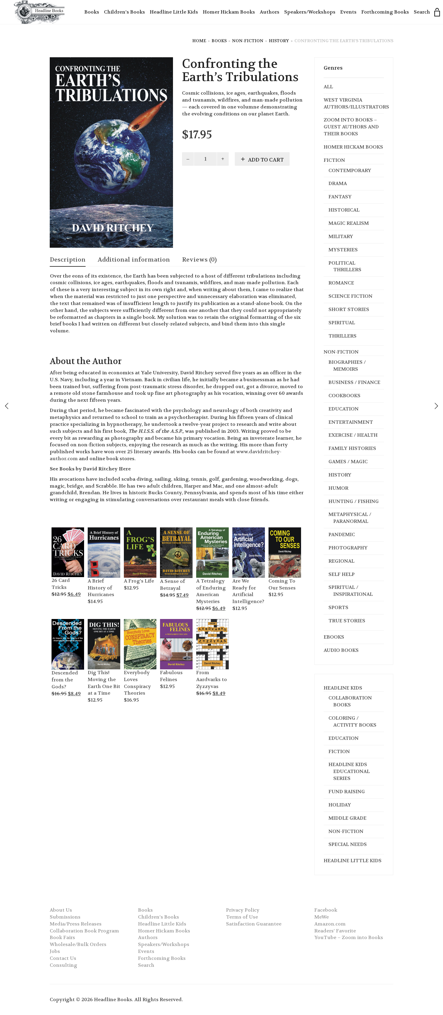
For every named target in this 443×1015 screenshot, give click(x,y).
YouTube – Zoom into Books (348, 937)
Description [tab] (68, 259)
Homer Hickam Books (229, 12)
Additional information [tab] (134, 259)
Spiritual (341, 322)
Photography (348, 548)
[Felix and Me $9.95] (436, 406)
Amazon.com (330, 924)
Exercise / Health (353, 435)
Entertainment (350, 422)
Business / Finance (354, 382)
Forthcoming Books (385, 12)
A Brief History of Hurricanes (101, 588)
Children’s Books (124, 12)
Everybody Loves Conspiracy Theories (137, 682)
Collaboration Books (350, 701)
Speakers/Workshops (309, 12)
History (279, 40)
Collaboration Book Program (84, 931)
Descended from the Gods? (65, 680)
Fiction (334, 160)
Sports (338, 607)
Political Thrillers (344, 266)
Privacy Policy (242, 910)
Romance (341, 283)
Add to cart (266, 159)
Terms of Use (242, 917)
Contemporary (349, 170)
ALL (328, 86)
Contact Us (63, 958)
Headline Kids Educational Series (349, 771)
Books (91, 12)
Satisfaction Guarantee (253, 924)
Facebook (325, 910)
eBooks (334, 637)
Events (348, 12)
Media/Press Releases (76, 924)
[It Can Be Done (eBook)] (6, 406)
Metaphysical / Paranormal (349, 517)
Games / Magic (348, 461)
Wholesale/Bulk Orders (78, 944)
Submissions (65, 917)
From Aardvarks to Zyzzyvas (211, 679)
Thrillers (342, 336)
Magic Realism (348, 223)
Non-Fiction (247, 40)
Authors (269, 12)
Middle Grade (347, 818)
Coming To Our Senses (282, 584)
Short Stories (348, 309)
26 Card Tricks (61, 583)
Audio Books (341, 650)
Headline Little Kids (174, 12)
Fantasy (340, 196)
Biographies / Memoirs (347, 365)
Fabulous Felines (171, 676)
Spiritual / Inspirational (350, 590)
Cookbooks (344, 395)
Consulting (63, 965)
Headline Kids (343, 688)
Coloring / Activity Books (352, 721)
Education (343, 409)
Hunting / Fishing (353, 501)
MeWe (321, 917)
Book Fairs (62, 937)
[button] (59, 531)
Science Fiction (350, 296)
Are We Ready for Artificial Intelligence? (248, 591)
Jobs (55, 951)
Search (422, 12)
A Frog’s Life (139, 581)
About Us (61, 910)
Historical (344, 210)
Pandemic (341, 534)
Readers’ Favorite (335, 931)
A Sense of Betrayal (172, 584)
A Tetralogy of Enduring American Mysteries (211, 591)
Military (340, 236)
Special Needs (347, 844)
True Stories (346, 620)
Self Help (341, 574)
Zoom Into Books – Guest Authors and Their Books (351, 127)
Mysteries (343, 250)
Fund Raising (346, 791)
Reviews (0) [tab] (199, 259)
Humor (338, 488)
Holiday (339, 805)
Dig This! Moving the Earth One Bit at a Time (104, 682)
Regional (341, 561)
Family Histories (352, 448)
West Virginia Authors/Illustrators (356, 103)
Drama (337, 183)
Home (199, 40)
